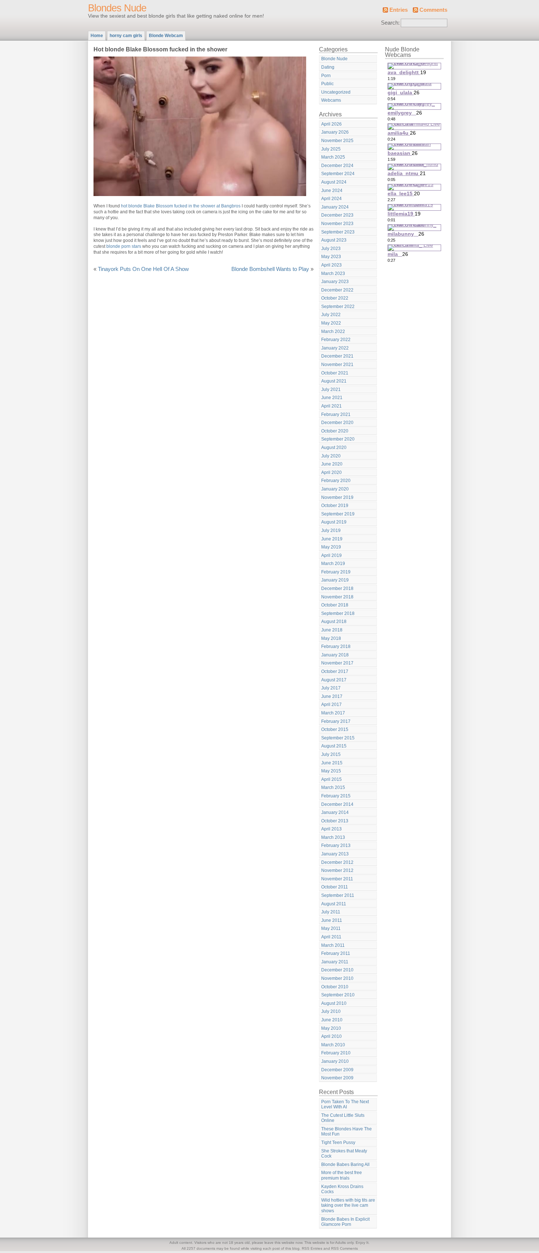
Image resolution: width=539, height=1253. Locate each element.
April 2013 (331, 829)
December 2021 (337, 356)
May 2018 (331, 638)
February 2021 (336, 414)
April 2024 (331, 198)
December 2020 (337, 422)
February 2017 (336, 721)
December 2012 (337, 862)
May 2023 (331, 256)
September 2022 (338, 306)
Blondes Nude (117, 8)
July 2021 (331, 389)
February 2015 (336, 795)
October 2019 (334, 505)
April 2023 (331, 265)
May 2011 (331, 928)
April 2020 (331, 472)
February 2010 (336, 1052)
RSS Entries (312, 1248)
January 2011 (334, 961)
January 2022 (335, 348)
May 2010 (331, 1028)
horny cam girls (126, 35)
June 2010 (331, 1019)
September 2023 (338, 232)
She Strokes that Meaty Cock (344, 1153)
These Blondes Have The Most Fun (346, 1131)
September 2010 (338, 994)
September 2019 (338, 514)
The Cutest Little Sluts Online (342, 1118)
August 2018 (333, 621)
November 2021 (337, 364)
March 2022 (333, 331)
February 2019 (336, 572)
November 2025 (337, 140)
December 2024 (337, 165)
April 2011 (331, 936)
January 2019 (335, 580)
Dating (327, 67)
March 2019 (333, 563)
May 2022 (331, 323)
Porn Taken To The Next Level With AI (345, 1104)
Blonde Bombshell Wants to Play (270, 269)
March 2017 (333, 713)
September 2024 (338, 173)
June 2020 (331, 464)
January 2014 (335, 812)
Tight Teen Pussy (338, 1142)
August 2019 (333, 522)
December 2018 (337, 588)
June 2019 (331, 539)
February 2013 (336, 845)
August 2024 (333, 182)
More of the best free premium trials (341, 1175)
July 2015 (331, 754)
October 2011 (334, 887)
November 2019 (337, 497)
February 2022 (336, 339)
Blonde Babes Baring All (345, 1164)
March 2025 (333, 157)
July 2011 (330, 912)
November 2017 (337, 663)
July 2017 (331, 688)
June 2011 (331, 920)
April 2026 (331, 124)
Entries (398, 10)
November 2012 (337, 870)
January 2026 (335, 132)
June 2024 (331, 190)
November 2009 (337, 1077)
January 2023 (335, 281)
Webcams (331, 100)
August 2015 (333, 746)
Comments (433, 10)
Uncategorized (336, 92)
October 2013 (334, 820)
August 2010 (333, 1003)
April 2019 (331, 555)
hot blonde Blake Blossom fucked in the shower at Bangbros (181, 206)
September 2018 (338, 613)
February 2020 (336, 480)
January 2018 (335, 655)
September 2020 (338, 439)
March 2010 (333, 1044)
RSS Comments (344, 1248)
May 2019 (331, 547)
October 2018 (334, 605)
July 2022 (331, 314)
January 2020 (335, 489)
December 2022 (337, 290)
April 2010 (331, 1036)
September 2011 (337, 895)
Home (97, 35)
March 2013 (333, 837)
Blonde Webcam (166, 35)
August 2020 (333, 447)
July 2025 (331, 149)
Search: (390, 23)
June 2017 (331, 696)
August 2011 (333, 903)
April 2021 (331, 406)
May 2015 (331, 771)
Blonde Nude (334, 58)
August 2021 (333, 381)
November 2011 (337, 878)
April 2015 (331, 779)
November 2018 (337, 597)
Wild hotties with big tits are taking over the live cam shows (348, 1205)
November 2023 (337, 223)
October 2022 (334, 298)
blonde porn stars (123, 246)
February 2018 (336, 646)
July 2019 (331, 530)
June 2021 (331, 397)
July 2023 (331, 248)
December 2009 (337, 1069)
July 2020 (331, 456)
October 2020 (334, 431)
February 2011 (335, 953)
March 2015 (333, 787)
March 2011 (333, 945)
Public (327, 83)
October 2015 (334, 729)
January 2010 (335, 1061)
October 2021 (334, 373)
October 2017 (334, 671)
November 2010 (337, 978)
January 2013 (335, 854)
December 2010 (337, 970)
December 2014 (337, 804)
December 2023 (337, 215)
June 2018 (331, 630)
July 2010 (331, 1011)
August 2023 (333, 240)
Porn (326, 75)
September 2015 (338, 737)
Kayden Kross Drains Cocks (342, 1189)
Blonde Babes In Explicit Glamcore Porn (345, 1222)
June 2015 (331, 762)
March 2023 (333, 273)
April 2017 (331, 704)
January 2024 (335, 207)
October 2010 (334, 986)
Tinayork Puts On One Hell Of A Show (143, 269)
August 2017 (333, 679)
